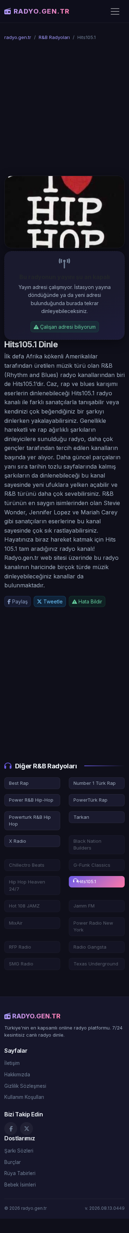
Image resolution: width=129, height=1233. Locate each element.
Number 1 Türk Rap (94, 783)
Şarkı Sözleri (18, 1151)
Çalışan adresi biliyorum (67, 327)
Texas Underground (95, 964)
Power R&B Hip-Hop (31, 800)
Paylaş (19, 601)
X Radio (17, 841)
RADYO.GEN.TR (42, 11)
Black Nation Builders (87, 844)
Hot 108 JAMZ (24, 906)
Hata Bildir (89, 601)
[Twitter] (26, 1128)
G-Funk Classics (91, 865)
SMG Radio (21, 964)
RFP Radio (20, 947)
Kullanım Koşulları (24, 1097)
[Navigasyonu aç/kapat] (115, 11)
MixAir (16, 923)
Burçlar (12, 1162)
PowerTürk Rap (90, 800)
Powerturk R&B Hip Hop (30, 820)
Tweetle (52, 601)
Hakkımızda (17, 1074)
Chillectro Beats (26, 865)
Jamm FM (84, 906)
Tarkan (81, 817)
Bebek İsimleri (20, 1185)
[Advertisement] (64, 108)
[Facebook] (10, 1128)
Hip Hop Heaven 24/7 (27, 885)
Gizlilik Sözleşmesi (25, 1086)
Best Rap (19, 783)
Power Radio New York (93, 926)
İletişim (12, 1063)
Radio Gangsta (89, 947)
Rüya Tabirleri (19, 1173)
